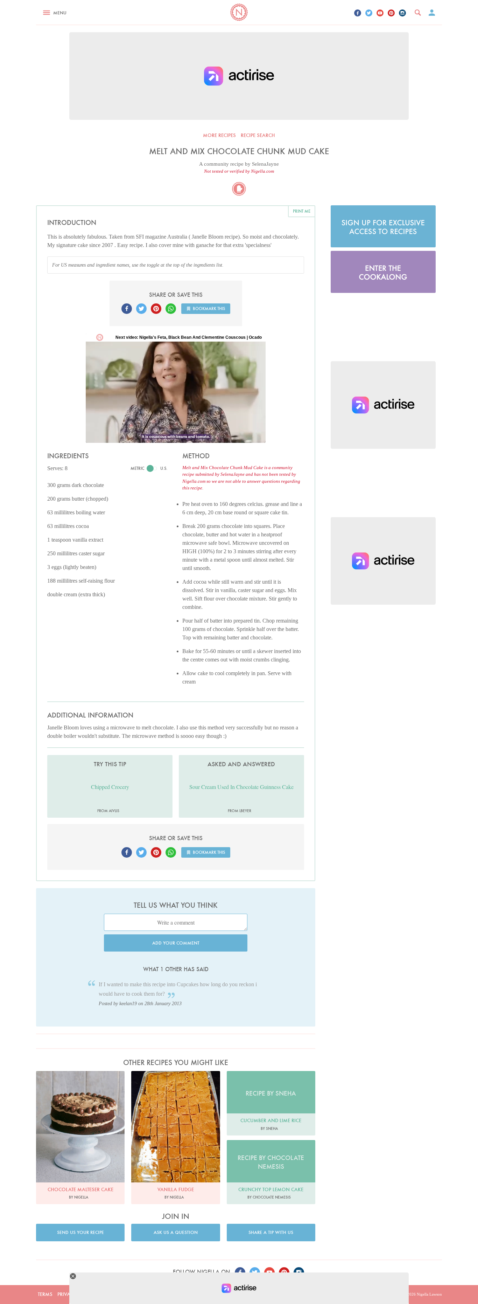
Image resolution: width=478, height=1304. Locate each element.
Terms (45, 1294)
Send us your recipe (80, 1232)
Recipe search (258, 135)
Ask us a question (176, 1232)
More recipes (219, 135)
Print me (301, 211)
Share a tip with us (270, 1232)
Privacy (66, 1294)
